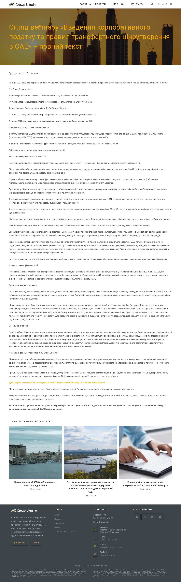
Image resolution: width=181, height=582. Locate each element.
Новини (34, 74)
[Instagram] (144, 517)
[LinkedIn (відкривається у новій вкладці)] (167, 4)
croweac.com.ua (107, 555)
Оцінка (57, 527)
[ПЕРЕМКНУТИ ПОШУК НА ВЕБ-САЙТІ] (152, 4)
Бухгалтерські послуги (64, 531)
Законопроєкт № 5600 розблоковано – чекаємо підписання (35, 484)
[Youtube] (160, 517)
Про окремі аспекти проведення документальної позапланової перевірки (145, 484)
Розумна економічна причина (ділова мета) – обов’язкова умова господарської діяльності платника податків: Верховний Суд (90, 487)
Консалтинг (59, 523)
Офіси (36, 543)
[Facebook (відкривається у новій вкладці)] (158, 4)
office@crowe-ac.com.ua (111, 547)
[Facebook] (137, 517)
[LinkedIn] (152, 517)
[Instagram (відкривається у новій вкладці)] (163, 4)
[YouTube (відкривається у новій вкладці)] (171, 4)
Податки (58, 519)
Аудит (57, 515)
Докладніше (19, 543)
